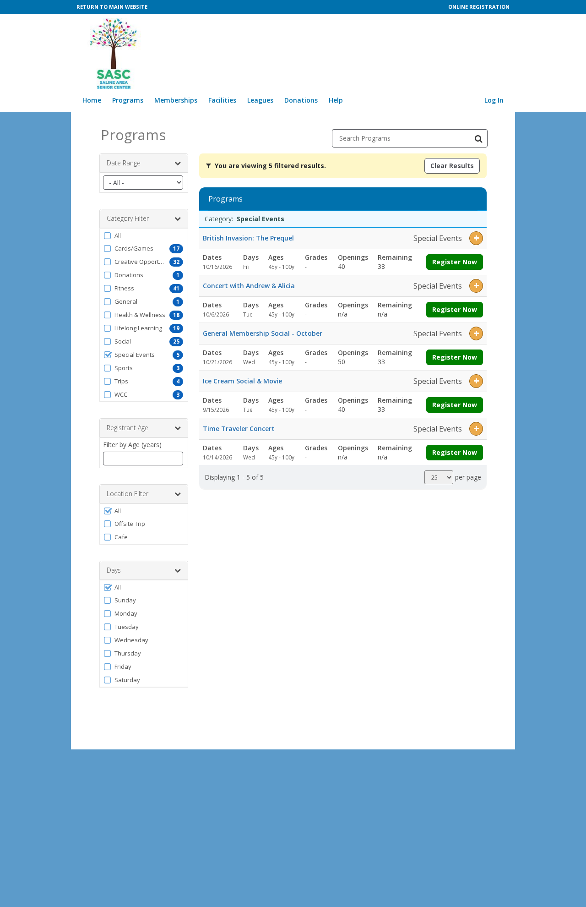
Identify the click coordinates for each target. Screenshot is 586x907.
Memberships (175, 100)
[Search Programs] (478, 138)
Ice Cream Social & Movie (242, 381)
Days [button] (114, 570)
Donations (301, 100)
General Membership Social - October (262, 333)
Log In (494, 100)
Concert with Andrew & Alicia (249, 285)
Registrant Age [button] (127, 427)
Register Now (454, 261)
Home (91, 100)
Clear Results (452, 165)
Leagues (260, 100)
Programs (127, 100)
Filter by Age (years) (132, 444)
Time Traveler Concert (239, 428)
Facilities (222, 100)
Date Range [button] (124, 162)
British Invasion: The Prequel (248, 238)
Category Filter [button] (128, 218)
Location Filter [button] (127, 493)
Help (336, 100)
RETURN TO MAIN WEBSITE (111, 6)
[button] (144, 235)
